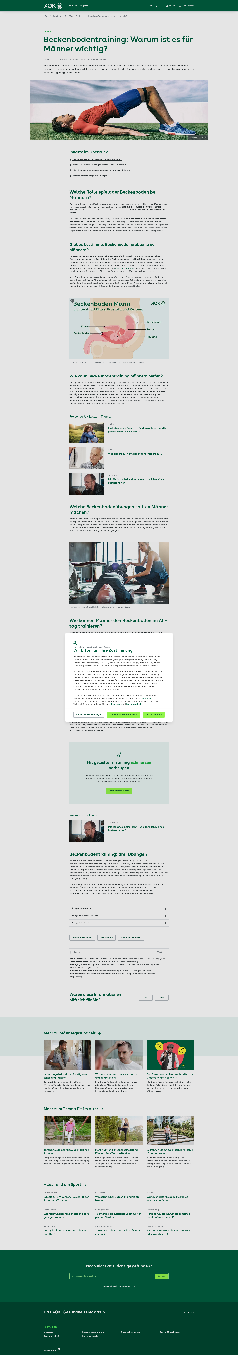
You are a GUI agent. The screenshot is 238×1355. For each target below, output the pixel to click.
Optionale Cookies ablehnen (123, 715)
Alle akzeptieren (154, 715)
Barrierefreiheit (134, 704)
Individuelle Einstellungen (88, 715)
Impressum (116, 704)
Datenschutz (147, 698)
